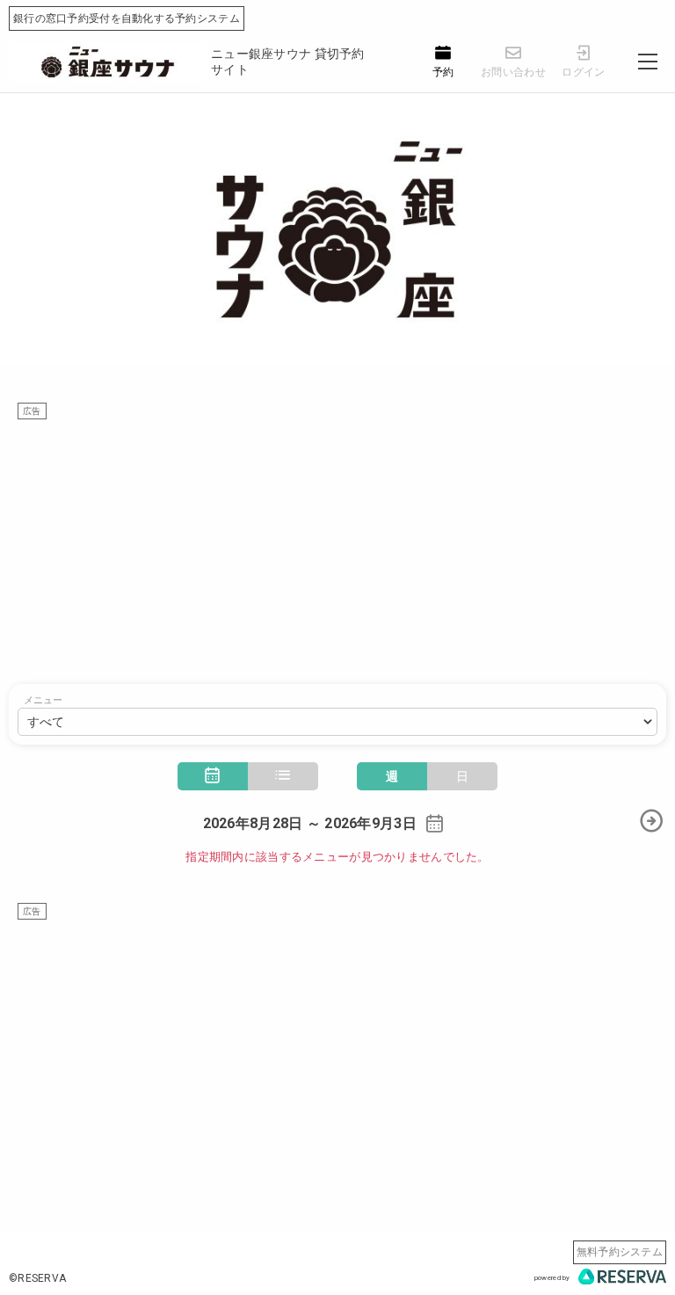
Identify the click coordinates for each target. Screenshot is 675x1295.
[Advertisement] (337, 543)
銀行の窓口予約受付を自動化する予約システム (126, 18)
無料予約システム (620, 1252)
